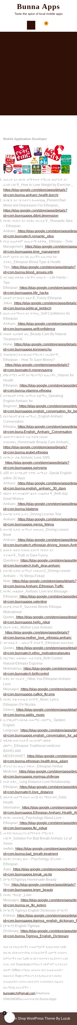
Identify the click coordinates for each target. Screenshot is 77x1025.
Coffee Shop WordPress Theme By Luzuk (38, 1018)
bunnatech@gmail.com (19, 993)
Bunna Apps (38, 6)
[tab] (31, 25)
